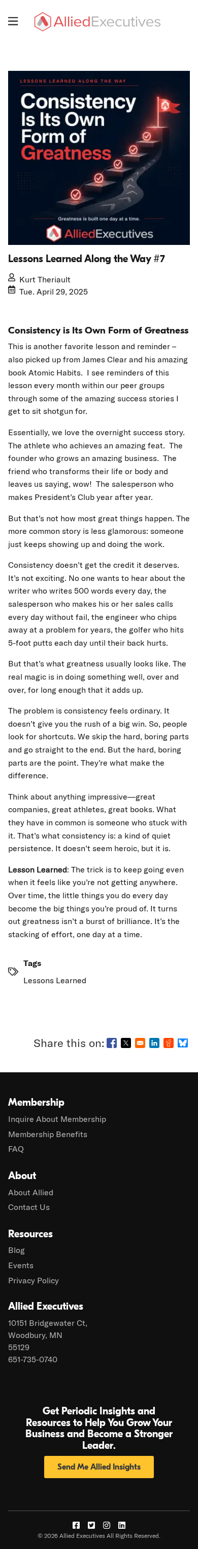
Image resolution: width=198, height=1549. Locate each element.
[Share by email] (140, 1043)
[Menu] (13, 21)
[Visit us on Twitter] (91, 1525)
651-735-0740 (32, 1359)
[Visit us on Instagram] (106, 1525)
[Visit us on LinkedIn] (121, 1525)
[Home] (97, 21)
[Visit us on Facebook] (76, 1525)
